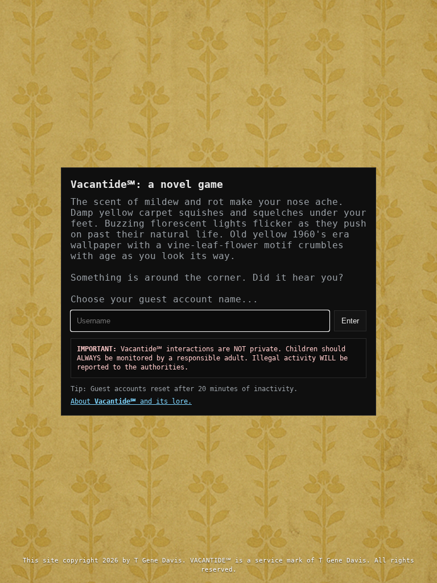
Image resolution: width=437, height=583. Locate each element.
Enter (350, 321)
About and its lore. (131, 401)
